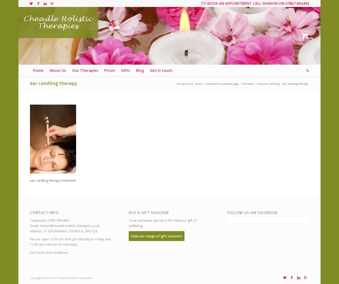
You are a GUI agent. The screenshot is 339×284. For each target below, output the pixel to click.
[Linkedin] (45, 3)
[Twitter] (31, 3)
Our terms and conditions (49, 252)
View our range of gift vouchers (156, 236)
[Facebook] (38, 3)
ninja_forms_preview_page (222, 83)
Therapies (248, 83)
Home (199, 83)
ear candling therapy (53, 83)
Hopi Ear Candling (269, 83)
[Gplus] (52, 3)
